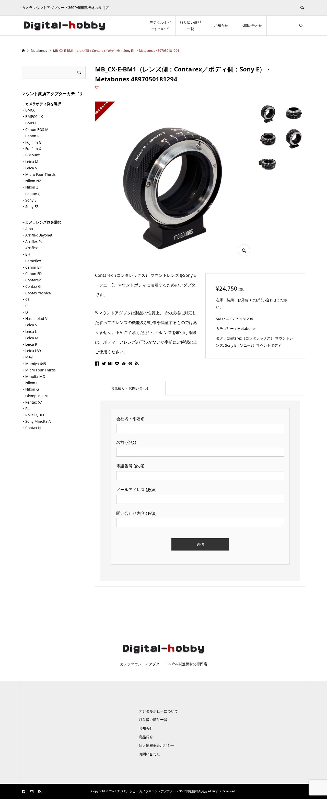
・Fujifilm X (31, 148)
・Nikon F (30, 382)
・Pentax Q (31, 193)
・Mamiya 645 (34, 363)
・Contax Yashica (36, 293)
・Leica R (29, 344)
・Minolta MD (33, 376)
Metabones (246, 328)
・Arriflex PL (32, 241)
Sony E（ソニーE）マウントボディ (253, 345)
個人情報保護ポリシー (156, 745)
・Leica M (30, 161)
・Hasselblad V (34, 318)
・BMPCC (30, 122)
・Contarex (31, 280)
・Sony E (29, 200)
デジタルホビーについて (160, 25)
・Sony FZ (30, 206)
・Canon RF (31, 135)
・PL (25, 408)
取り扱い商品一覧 (190, 25)
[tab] (130, 388)
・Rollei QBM (33, 415)
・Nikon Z (30, 187)
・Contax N (31, 427)
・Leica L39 (31, 350)
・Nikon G (30, 389)
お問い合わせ (251, 25)
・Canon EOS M (35, 129)
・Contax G (31, 286)
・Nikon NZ (31, 180)
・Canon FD (32, 273)
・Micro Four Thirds (39, 174)
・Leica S (29, 168)
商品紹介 (146, 736)
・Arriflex (30, 247)
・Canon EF (31, 267)
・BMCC (29, 110)
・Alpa (27, 228)
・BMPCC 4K (32, 116)
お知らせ (221, 25)
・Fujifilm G (31, 142)
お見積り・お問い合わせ (130, 388)
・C (25, 305)
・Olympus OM (35, 395)
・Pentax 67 (32, 402)
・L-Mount (31, 155)
